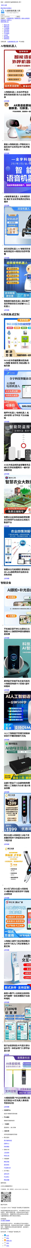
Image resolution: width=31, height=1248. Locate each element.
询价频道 (6, 30)
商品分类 (6, 25)
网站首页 (6, 26)
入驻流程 (6, 1152)
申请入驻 (6, 1155)
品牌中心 (6, 1143)
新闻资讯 (6, 38)
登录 (2, 5)
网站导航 (3, 8)
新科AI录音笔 (26, 18)
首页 (7, 1235)
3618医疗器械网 (5, 1220)
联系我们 (9, 8)
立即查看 (6, 101)
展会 (7, 1238)
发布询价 (6, 31)
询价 (7, 1243)
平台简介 (6, 1176)
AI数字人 (9, 20)
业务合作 (6, 1173)
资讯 (7, 1245)
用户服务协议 (8, 1140)
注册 (5, 5)
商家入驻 (9, 1240)
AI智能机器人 (10, 18)
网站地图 (6, 1180)
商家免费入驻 (5, 21)
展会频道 (6, 37)
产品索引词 (7, 1167)
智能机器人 (18, 18)
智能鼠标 (3, 20)
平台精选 (6, 33)
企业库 (6, 35)
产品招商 (6, 28)
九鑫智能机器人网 (12, 41)
